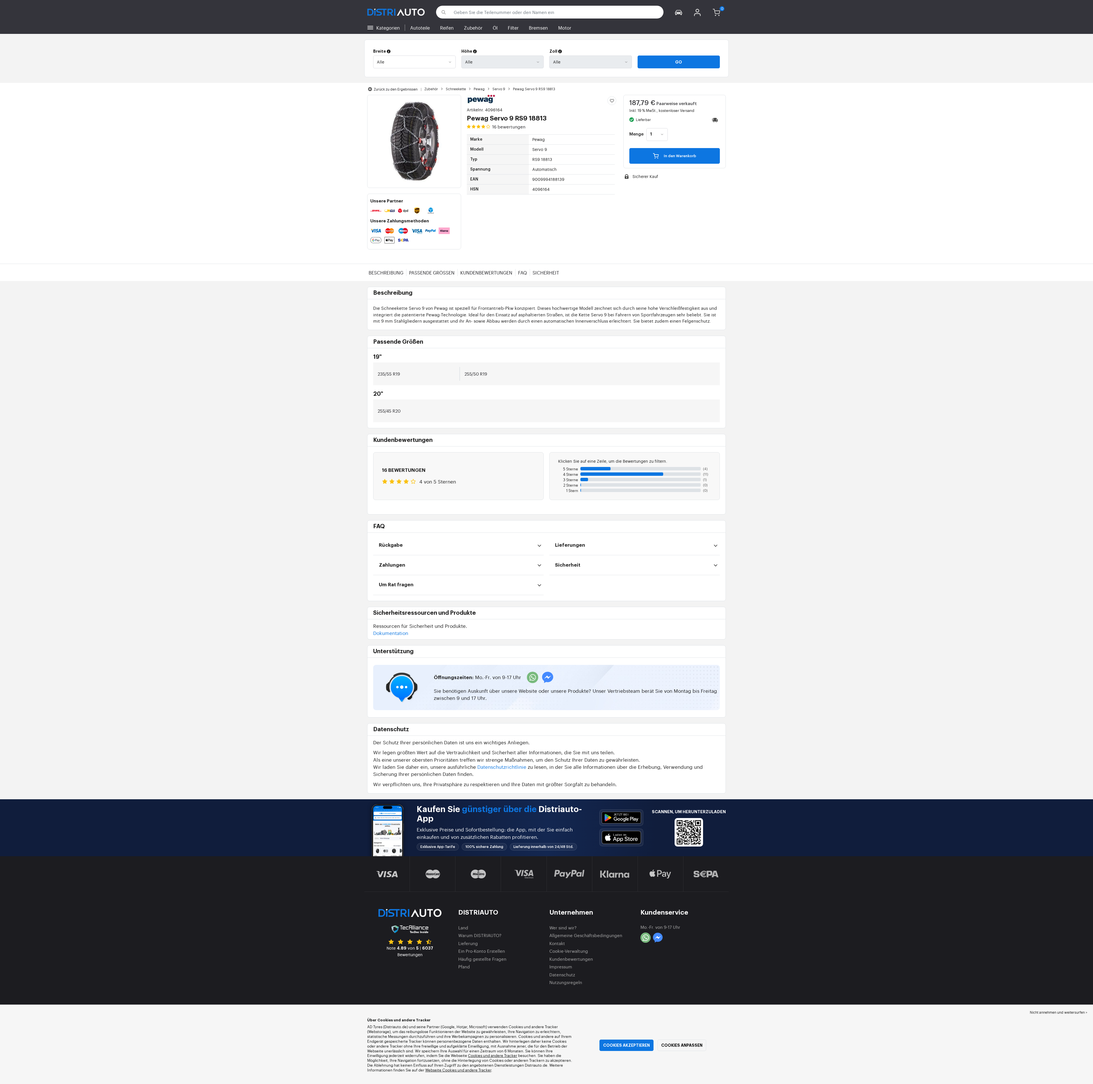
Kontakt (557, 943)
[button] (678, 12)
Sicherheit (546, 272)
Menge (636, 134)
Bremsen (538, 27)
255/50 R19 (476, 374)
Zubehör (473, 27)
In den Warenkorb (679, 156)
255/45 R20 (389, 411)
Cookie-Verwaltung (568, 951)
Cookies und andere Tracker (492, 1055)
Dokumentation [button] (390, 633)
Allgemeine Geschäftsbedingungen (585, 935)
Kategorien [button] (388, 27)
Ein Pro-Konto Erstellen (481, 951)
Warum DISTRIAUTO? (480, 935)
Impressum (560, 967)
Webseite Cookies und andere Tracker (458, 1069)
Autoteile (420, 27)
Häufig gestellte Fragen (482, 959)
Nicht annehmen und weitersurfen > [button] (1058, 1012)
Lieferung (468, 943)
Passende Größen (432, 272)
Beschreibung (386, 272)
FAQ (522, 272)
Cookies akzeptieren (626, 1045)
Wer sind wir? (563, 928)
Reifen (447, 27)
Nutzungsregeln (565, 982)
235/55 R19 (389, 374)
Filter (513, 27)
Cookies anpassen (681, 1045)
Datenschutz (562, 975)
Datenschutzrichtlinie (501, 766)
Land (463, 928)
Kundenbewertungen (486, 272)
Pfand (464, 967)
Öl (495, 27)
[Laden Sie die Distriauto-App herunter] (621, 817)
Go (678, 62)
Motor (564, 27)
